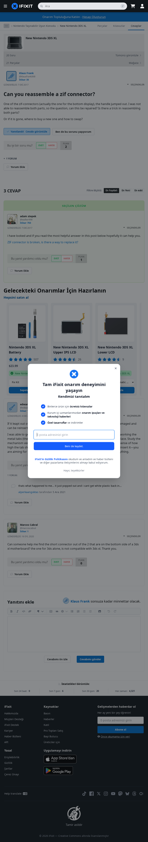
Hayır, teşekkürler (74, 470)
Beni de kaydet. (74, 446)
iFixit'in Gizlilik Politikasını (51, 459)
